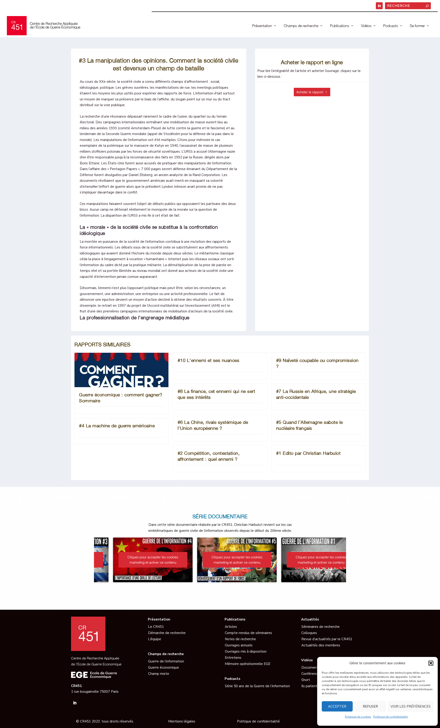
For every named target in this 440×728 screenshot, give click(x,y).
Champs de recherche (301, 26)
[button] (431, 663)
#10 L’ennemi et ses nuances (208, 360)
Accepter (337, 706)
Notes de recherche (240, 639)
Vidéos (366, 26)
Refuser (370, 706)
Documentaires (313, 667)
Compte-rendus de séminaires (248, 633)
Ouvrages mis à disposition (246, 651)
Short (305, 680)
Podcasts (390, 26)
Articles (231, 626)
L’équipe (154, 639)
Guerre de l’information (166, 661)
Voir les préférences (410, 706)
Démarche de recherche (167, 633)
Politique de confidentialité (390, 717)
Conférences (311, 673)
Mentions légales (181, 721)
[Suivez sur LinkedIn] (74, 702)
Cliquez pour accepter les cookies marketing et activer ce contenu (136, 559)
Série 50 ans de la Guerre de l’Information (257, 686)
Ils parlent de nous (315, 686)
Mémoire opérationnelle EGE (247, 664)
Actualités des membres (320, 645)
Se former (417, 26)
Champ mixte (158, 673)
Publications (339, 26)
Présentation (262, 26)
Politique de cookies (358, 717)
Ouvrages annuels (239, 645)
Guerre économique (163, 667)
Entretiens (233, 657)
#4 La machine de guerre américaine (117, 425)
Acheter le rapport (309, 92)
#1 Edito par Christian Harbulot (308, 453)
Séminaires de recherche (320, 626)
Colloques (309, 633)
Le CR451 (156, 626)
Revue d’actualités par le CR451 (326, 639)
